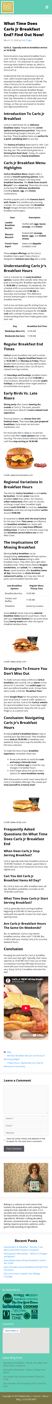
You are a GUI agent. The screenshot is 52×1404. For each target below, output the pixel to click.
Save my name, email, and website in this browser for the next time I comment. (26, 1140)
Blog (9, 1052)
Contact (36, 1396)
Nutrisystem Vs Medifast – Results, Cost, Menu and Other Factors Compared (23, 1248)
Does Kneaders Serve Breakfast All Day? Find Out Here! (25, 1268)
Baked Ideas (25, 1396)
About (45, 1396)
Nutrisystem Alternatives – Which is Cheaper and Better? (25, 1255)
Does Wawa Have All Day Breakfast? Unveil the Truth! (24, 1262)
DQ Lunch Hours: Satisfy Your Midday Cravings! (22, 1275)
